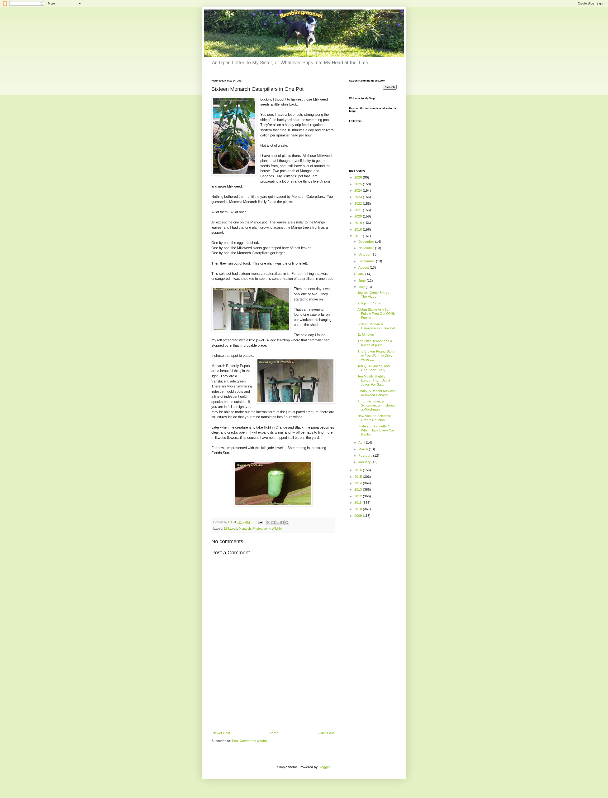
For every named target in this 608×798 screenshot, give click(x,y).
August (364, 267)
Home (273, 733)
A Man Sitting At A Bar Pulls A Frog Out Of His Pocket (376, 313)
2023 (358, 197)
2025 (358, 184)
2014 (358, 483)
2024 (358, 190)
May (362, 287)
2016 (358, 470)
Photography (261, 528)
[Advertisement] (273, 694)
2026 (358, 177)
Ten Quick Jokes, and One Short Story (373, 368)
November (366, 248)
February (365, 455)
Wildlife (277, 528)
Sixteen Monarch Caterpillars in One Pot (376, 326)
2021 (358, 210)
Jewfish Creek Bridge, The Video (373, 295)
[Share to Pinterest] (286, 522)
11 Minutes (365, 334)
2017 (358, 236)
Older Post (326, 733)
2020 (358, 216)
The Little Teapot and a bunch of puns (374, 343)
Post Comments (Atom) (249, 741)
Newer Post (221, 733)
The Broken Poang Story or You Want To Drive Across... (375, 355)
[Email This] (268, 522)
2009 (358, 515)
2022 (358, 203)
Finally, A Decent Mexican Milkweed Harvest (376, 393)
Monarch (245, 528)
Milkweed (230, 528)
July (361, 274)
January (364, 462)
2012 (358, 496)
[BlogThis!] (273, 522)
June (362, 280)
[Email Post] (260, 522)
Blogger (324, 767)
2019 (358, 223)
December (366, 241)
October (364, 254)
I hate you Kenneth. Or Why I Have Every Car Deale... (375, 430)
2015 (358, 477)
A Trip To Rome (368, 303)
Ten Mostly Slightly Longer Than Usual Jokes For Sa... (373, 380)
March (363, 449)
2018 (358, 229)
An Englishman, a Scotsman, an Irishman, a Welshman (377, 405)
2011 (358, 502)
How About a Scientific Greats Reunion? (374, 418)
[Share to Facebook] (282, 522)
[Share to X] (277, 522)
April (362, 442)
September (367, 261)
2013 (358, 489)
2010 (358, 509)
